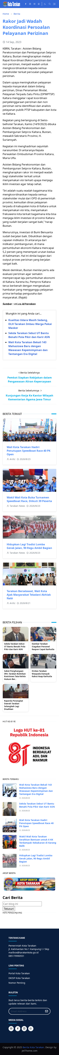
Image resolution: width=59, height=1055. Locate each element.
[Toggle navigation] (54, 4)
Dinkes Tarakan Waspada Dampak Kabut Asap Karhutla (42, 674)
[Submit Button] (46, 1011)
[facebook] (25, 4)
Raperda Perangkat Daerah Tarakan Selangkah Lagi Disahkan (13, 705)
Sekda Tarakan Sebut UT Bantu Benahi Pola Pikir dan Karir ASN (14, 647)
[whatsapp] (39, 4)
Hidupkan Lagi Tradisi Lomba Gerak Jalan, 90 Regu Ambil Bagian (29, 546)
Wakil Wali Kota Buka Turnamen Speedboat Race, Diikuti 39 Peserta (29, 499)
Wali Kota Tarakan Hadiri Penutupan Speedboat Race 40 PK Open (28, 450)
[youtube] (34, 4)
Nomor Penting (17, 982)
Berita (26, 1047)
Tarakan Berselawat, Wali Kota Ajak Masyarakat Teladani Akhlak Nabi (29, 594)
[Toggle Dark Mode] (45, 4)
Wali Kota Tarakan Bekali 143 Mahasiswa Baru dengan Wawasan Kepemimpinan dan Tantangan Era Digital (36, 789)
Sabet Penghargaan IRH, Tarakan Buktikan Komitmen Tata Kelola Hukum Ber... (15, 675)
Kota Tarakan (37, 1047)
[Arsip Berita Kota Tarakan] (29, 883)
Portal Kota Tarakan (19, 973)
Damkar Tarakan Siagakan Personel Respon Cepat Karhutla (43, 647)
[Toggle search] (49, 4)
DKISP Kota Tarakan (19, 978)
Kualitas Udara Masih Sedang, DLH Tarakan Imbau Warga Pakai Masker (30, 324)
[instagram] (30, 4)
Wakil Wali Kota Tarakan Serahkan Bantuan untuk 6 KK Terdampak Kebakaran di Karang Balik (37, 841)
